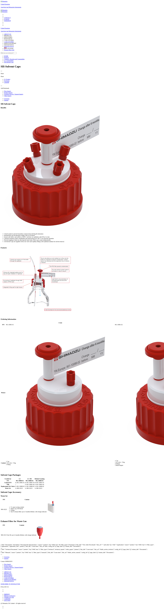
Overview (6, 98)
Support (6, 100)
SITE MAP (7, 600)
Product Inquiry (8, 566)
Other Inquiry (7, 569)
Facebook (6, 81)
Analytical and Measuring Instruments (11, 7)
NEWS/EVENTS (9, 46)
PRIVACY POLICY (9, 596)
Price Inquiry (7, 564)
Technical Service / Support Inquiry (13, 567)
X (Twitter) (7, 79)
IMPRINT (7, 594)
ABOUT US (7, 572)
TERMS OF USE (9, 597)
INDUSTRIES (8, 575)
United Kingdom (5, 4)
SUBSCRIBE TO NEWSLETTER (10, 584)
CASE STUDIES (9, 42)
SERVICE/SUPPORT (10, 579)
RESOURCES (8, 576)
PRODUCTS (7, 573)
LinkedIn (6, 82)
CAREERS (7, 599)
